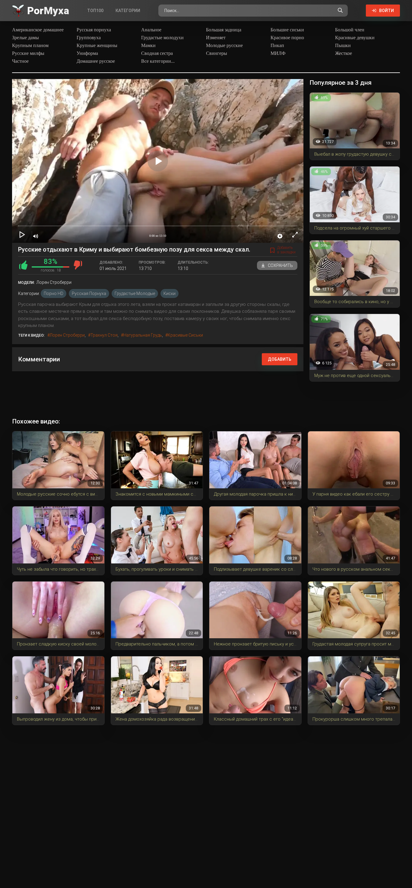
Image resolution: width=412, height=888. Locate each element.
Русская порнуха (94, 29)
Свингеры (216, 53)
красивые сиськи (185, 335)
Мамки (148, 45)
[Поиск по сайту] (340, 11)
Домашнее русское (96, 61)
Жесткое (343, 53)
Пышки (343, 45)
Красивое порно (287, 37)
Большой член (349, 29)
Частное (20, 61)
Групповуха (89, 37)
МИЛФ (278, 53)
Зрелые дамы (25, 37)
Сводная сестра (157, 53)
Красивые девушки (355, 37)
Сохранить (280, 265)
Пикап (277, 45)
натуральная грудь (142, 335)
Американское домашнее (38, 29)
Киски (169, 293)
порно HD (53, 293)
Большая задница (223, 29)
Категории (128, 10)
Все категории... (158, 61)
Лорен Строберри (67, 335)
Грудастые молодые (135, 293)
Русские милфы (28, 53)
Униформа (87, 53)
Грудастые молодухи (162, 37)
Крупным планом (30, 45)
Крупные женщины (97, 45)
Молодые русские (224, 45)
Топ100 (95, 10)
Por (48, 11)
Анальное (151, 29)
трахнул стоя (104, 335)
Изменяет (216, 37)
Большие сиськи (287, 29)
